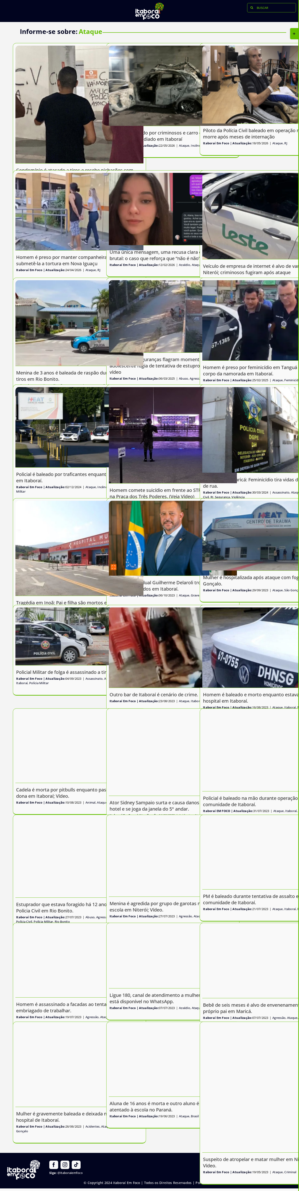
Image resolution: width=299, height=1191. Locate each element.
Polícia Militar (39, 683)
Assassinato (94, 678)
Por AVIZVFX (205, 1182)
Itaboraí (22, 683)
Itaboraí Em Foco (216, 143)
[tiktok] (76, 1165)
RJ (285, 143)
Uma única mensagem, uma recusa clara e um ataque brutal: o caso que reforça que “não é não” (168, 255)
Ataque (277, 143)
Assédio (184, 265)
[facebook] (53, 1165)
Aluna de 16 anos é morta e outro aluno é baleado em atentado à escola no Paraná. (168, 1106)
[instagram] (65, 1165)
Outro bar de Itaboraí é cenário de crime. (154, 694)
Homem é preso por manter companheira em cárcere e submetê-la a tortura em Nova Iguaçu (76, 260)
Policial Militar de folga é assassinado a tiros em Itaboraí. (77, 672)
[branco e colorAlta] (149, 5)
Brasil (195, 1116)
